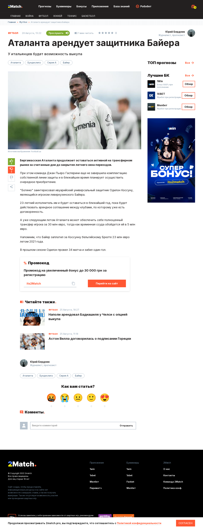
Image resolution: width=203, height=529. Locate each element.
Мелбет (94, 481)
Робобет (145, 6)
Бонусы (81, 6)
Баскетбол (88, 16)
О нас (166, 469)
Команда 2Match (173, 481)
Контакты (169, 475)
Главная (15, 16)
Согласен (186, 523)
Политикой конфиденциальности (139, 523)
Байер (66, 62)
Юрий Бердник (175, 31)
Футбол (43, 16)
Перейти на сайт (107, 283)
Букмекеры (63, 6)
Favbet (130, 481)
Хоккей (57, 16)
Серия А (51, 62)
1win (92, 469)
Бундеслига (34, 62)
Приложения (100, 6)
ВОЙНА (29, 16)
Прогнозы (44, 6)
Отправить (126, 425)
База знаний (122, 6)
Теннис (72, 16)
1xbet (93, 475)
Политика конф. (172, 488)
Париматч (96, 488)
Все (187, 62)
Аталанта (16, 62)
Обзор (189, 84)
